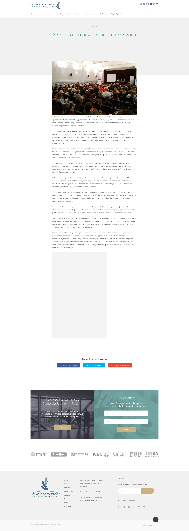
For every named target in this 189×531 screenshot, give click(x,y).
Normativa (77, 14)
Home (33, 14)
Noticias (69, 14)
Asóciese (62, 427)
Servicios (50, 14)
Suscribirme (126, 429)
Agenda (86, 14)
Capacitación (60, 14)
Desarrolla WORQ (147, 525)
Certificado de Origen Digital (110, 14)
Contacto (94, 14)
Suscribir (147, 491)
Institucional (41, 14)
